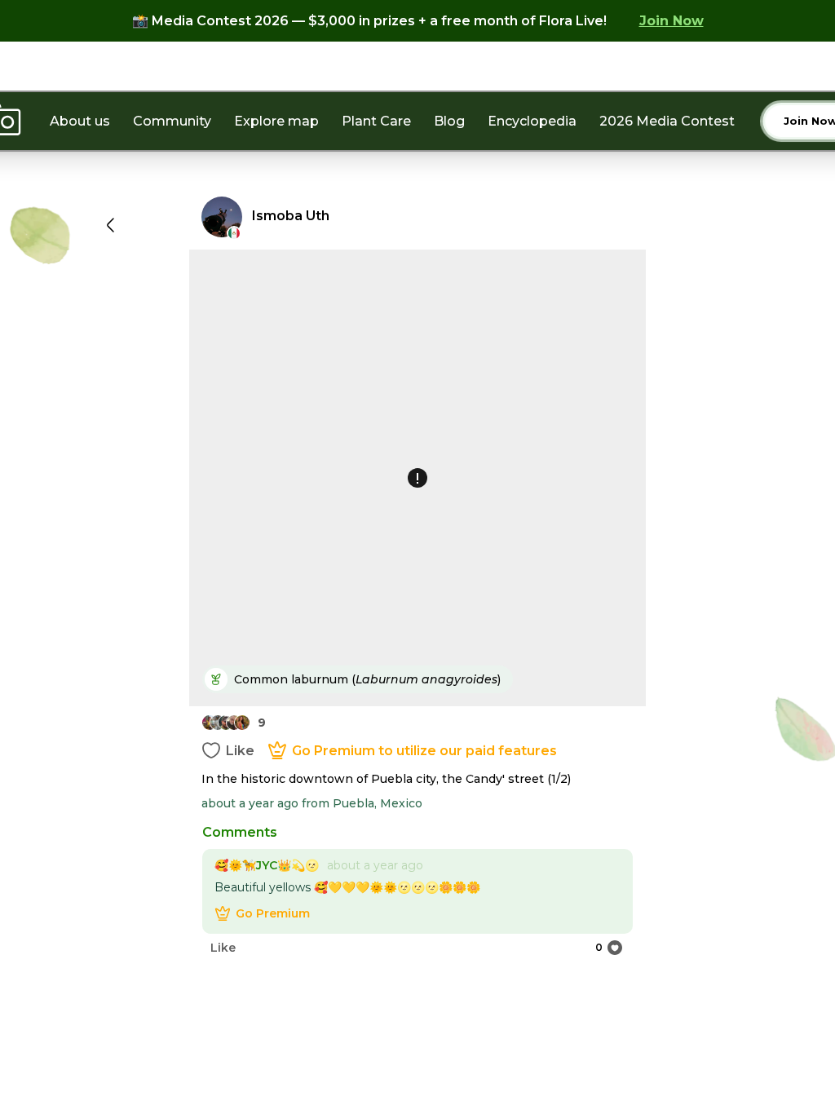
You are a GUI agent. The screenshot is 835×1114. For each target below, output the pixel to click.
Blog (449, 121)
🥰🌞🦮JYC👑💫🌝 (266, 865)
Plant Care (376, 121)
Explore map (276, 121)
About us (80, 121)
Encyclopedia (532, 121)
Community (172, 121)
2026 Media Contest (667, 121)
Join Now (671, 21)
